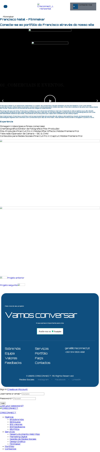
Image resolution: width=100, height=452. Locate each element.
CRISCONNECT (43, 376)
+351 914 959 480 (75, 352)
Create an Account (17, 389)
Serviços (10, 431)
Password (6, 398)
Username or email (10, 394)
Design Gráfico (17, 441)
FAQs (14, 429)
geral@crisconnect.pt (77, 348)
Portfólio (9, 446)
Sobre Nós (17, 419)
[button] (83, 6)
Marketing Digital (18, 436)
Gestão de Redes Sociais (23, 439)
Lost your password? (12, 405)
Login (3, 403)
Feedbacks (17, 427)
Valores (16, 424)
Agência (9, 417)
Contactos (10, 449)
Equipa (15, 422)
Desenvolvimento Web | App (25, 434)
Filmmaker (15, 444)
